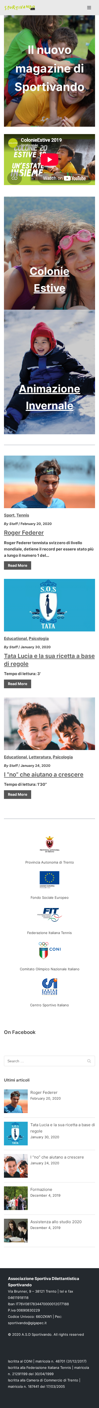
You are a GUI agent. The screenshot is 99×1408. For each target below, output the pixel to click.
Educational (15, 638)
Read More (17, 565)
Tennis (22, 515)
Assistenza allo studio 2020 (56, 1221)
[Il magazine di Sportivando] (20, 8)
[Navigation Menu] (89, 7)
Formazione (41, 1189)
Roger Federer (24, 532)
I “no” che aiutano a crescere (43, 774)
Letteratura (40, 756)
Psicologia (39, 638)
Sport (9, 515)
